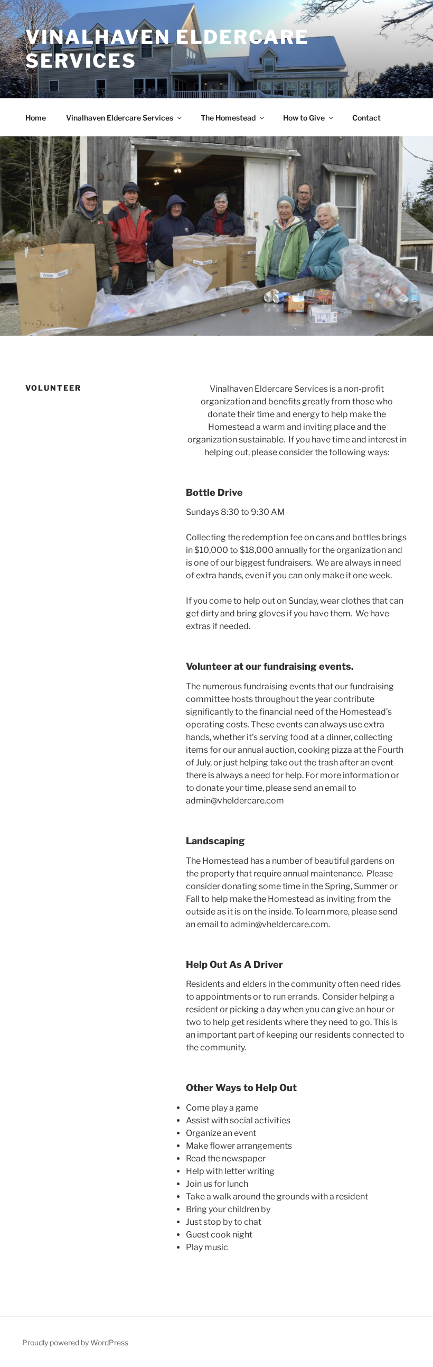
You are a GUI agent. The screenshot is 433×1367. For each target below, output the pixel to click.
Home (35, 117)
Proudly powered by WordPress (75, 1342)
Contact (366, 117)
